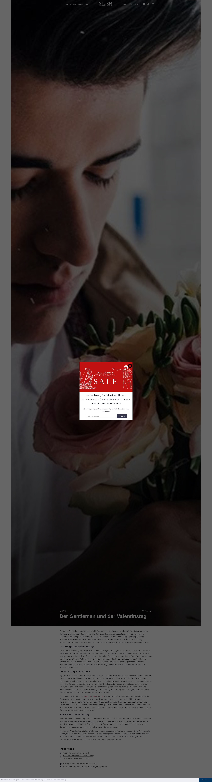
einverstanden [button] (206, 780)
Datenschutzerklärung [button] (59, 780)
